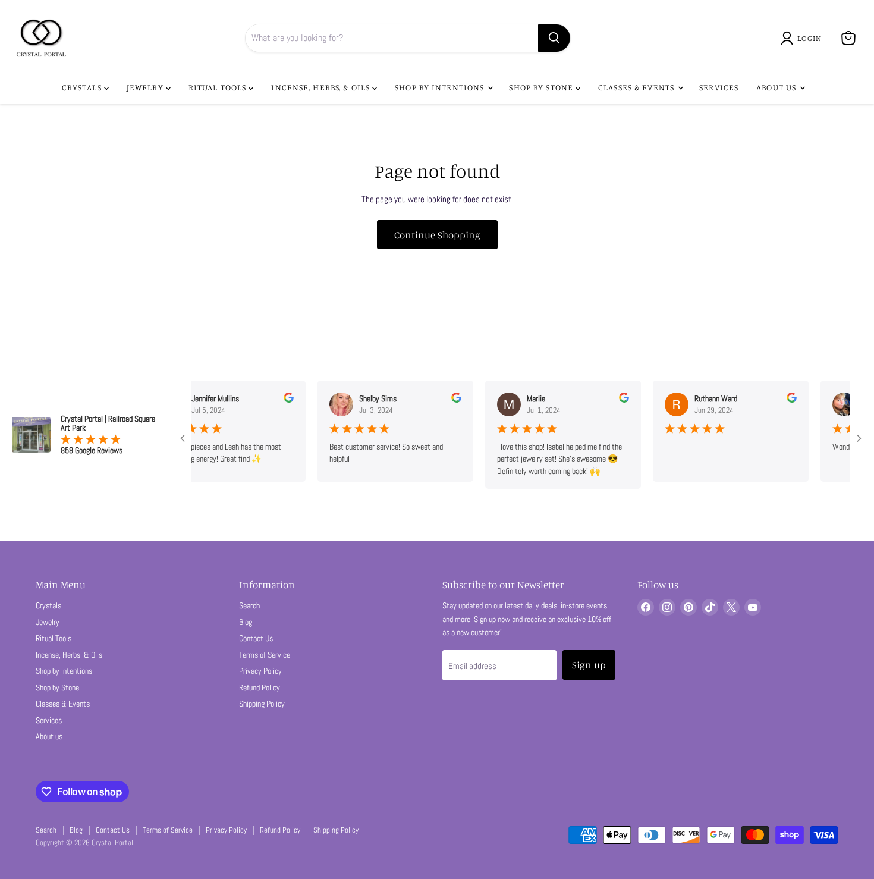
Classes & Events (637, 87)
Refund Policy (259, 687)
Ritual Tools (218, 87)
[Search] (554, 38)
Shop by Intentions (440, 87)
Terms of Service (264, 654)
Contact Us (256, 638)
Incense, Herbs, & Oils (321, 87)
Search (249, 605)
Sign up (589, 664)
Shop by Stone (542, 87)
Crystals (83, 87)
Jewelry (146, 87)
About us (777, 87)
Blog (245, 622)
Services (718, 87)
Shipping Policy (262, 703)
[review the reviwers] (278, 399)
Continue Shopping (437, 234)
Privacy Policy (260, 670)
